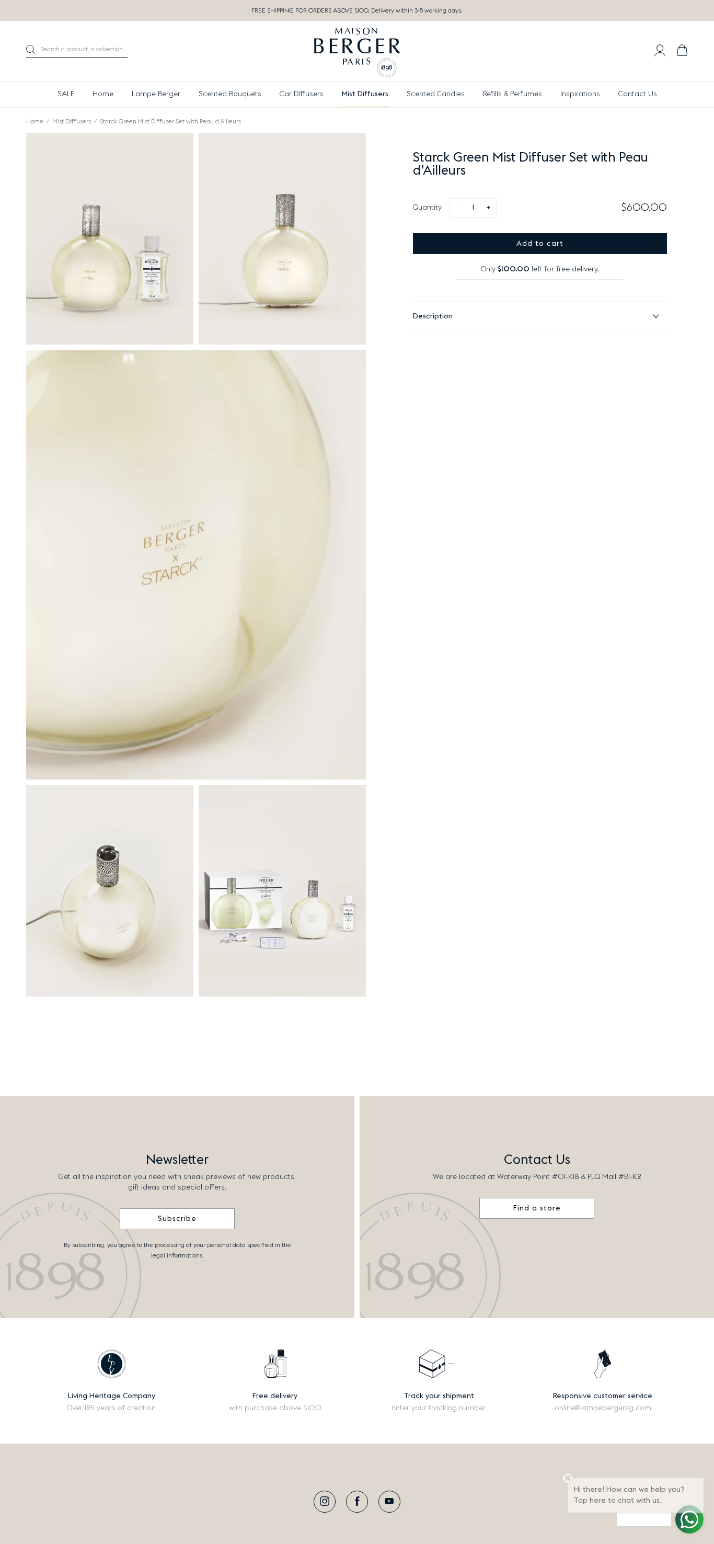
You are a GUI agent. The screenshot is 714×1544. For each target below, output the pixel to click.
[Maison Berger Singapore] (357, 51)
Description (433, 316)
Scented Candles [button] (436, 94)
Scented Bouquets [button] (230, 94)
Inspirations (580, 94)
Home (103, 94)
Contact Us (637, 94)
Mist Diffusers (71, 121)
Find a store (537, 1208)
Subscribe (177, 1218)
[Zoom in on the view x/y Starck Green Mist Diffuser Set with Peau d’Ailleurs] (109, 239)
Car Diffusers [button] (302, 94)
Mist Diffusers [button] (365, 94)
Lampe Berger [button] (156, 94)
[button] (77, 51)
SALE (65, 94)
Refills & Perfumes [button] (512, 94)
